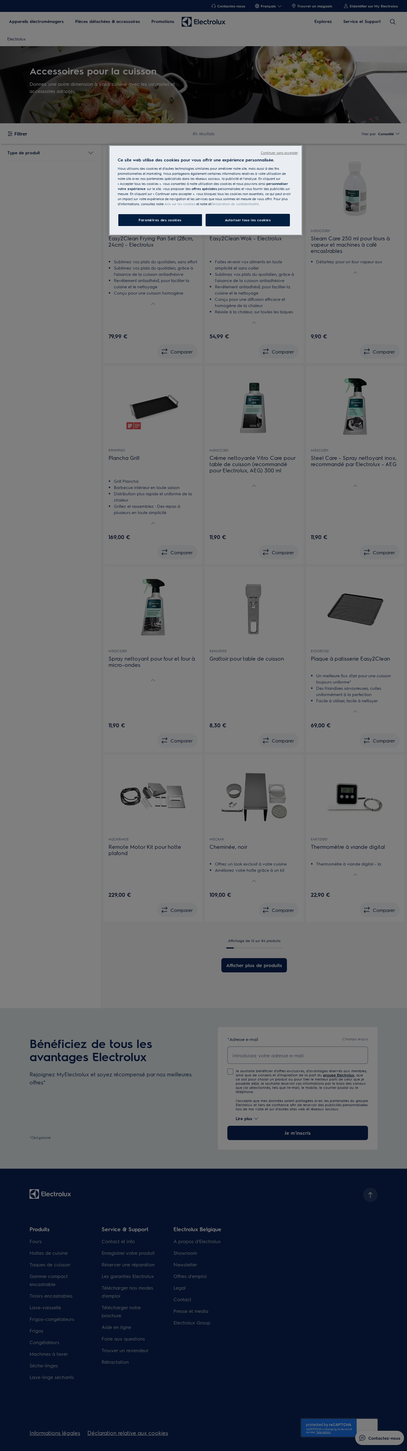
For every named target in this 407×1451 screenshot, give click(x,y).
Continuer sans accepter (279, 153)
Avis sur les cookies (179, 204)
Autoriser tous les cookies (248, 220)
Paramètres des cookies (160, 220)
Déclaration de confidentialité (235, 204)
